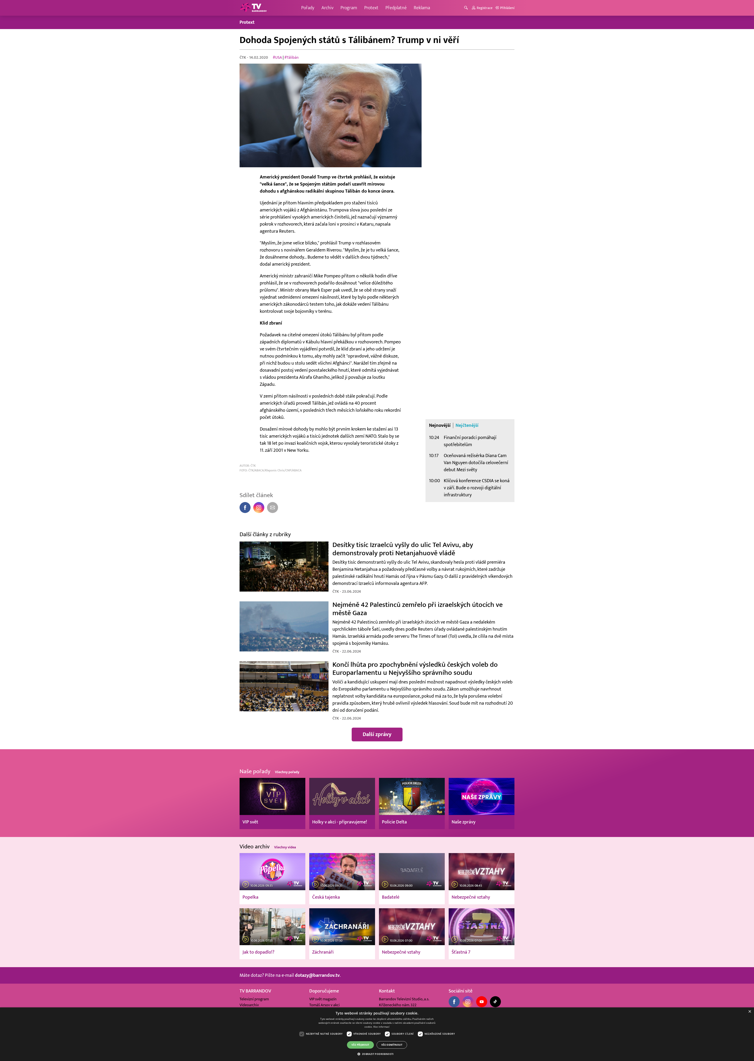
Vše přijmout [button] (360, 1044)
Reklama (422, 8)
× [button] (749, 1011)
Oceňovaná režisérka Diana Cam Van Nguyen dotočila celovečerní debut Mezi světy (476, 463)
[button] (376, 1054)
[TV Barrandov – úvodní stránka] (253, 8)
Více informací (381, 1026)
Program (348, 8)
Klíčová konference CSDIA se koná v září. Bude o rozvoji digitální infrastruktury (477, 488)
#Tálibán (291, 57)
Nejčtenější (467, 425)
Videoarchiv (249, 1005)
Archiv (327, 8)
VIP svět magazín (323, 999)
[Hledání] (466, 8)
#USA (277, 57)
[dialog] (377, 1034)
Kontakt (387, 991)
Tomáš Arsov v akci (324, 1005)
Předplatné (396, 8)
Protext (371, 8)
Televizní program (254, 999)
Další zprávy (377, 734)
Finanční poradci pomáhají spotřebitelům (470, 441)
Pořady (307, 8)
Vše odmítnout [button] (391, 1044)
